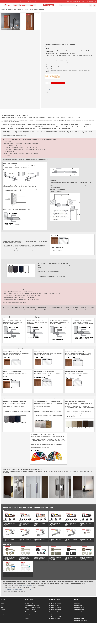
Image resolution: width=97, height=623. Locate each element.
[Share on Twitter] (48, 92)
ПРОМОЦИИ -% (31, 5)
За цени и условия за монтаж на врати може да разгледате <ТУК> (17, 589)
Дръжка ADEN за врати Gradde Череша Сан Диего (70, 524)
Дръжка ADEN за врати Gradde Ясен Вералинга (55, 524)
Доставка (78, 1)
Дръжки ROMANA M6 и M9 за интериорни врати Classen (24, 558)
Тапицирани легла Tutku (79, 616)
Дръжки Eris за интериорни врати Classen (9, 573)
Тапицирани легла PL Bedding (80, 611)
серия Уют (27, 618)
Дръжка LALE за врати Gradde (55, 539)
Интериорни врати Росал (54, 618)
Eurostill (48, 89)
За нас (68, 1)
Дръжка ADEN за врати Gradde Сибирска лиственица (24, 524)
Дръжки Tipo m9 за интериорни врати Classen (86, 558)
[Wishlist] (90, 5)
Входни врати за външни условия (32, 605)
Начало (2, 9)
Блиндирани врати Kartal (30, 609)
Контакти (83, 1)
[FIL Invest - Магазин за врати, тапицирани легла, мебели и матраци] (48, 5)
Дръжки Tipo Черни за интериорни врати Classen (71, 558)
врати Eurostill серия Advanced (37, 9)
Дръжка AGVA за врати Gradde (85, 539)
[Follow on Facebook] (1, 1)
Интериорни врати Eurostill (23, 9)
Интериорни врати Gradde (54, 605)
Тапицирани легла (77, 603)
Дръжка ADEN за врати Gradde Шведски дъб (9, 524)
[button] (95, 1)
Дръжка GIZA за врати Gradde (8, 539)
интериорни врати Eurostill (26, 585)
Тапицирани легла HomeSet (79, 609)
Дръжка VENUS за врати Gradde (25, 539)
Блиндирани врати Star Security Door (32, 607)
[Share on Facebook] (46, 92)
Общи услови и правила (90, 1)
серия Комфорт (28, 616)
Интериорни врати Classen (55, 603)
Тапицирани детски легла (79, 607)
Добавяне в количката (58, 83)
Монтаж (74, 1)
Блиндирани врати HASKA (30, 611)
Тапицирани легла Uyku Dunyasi (80, 620)
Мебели (16, 5)
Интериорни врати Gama (54, 611)
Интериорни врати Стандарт (55, 616)
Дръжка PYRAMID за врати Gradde (71, 539)
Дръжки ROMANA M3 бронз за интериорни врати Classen (9, 558)
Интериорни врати (12, 9)
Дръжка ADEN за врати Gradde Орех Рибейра (85, 524)
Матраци (22, 5)
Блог (71, 1)
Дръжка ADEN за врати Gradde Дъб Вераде (40, 524)
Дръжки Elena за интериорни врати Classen (25, 573)
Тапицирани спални (78, 605)
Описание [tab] (3, 112)
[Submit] (74, 5)
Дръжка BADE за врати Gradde (39, 539)
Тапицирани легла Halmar (79, 618)
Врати (9, 5)
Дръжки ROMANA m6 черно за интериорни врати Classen (39, 558)
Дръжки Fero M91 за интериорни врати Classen (55, 558)
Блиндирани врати (29, 603)
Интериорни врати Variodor (55, 609)
